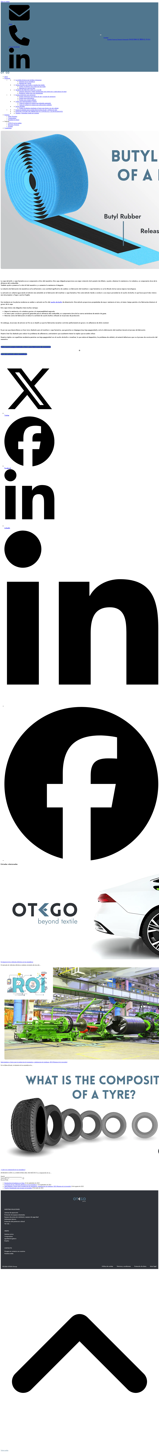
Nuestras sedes (8, 1253)
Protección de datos (140, 1266)
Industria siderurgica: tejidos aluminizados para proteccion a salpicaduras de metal (42, 91)
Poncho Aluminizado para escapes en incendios (18, 1188)
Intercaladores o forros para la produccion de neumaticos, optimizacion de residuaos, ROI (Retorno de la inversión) (34, 1062)
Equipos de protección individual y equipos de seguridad (21, 1217)
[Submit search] (23, 1178)
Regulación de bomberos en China (14, 1183)
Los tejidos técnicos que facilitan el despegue (28, 80)
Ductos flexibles (20, 106)
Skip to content (5, 1)
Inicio (6, 76)
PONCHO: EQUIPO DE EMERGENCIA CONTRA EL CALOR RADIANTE (39, 111)
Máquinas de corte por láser (27, 88)
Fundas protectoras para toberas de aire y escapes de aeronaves (37, 96)
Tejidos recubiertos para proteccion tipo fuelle (32, 86)
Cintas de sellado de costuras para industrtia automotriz (35, 103)
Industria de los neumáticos (27, 81)
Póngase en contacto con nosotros (14, 1251)
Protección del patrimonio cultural (14, 1221)
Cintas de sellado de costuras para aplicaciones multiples (35, 105)
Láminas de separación (11, 1213)
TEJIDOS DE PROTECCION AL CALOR (28, 90)
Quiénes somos (9, 1234)
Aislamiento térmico (10, 1219)
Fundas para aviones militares (27, 100)
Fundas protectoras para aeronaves (25, 95)
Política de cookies (107, 1266)
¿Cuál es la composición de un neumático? (13, 1169)
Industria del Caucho (25, 83)
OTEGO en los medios (15, 123)
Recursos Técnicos (13, 125)
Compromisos (12, 118)
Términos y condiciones (124, 1266)
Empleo (6, 1241)
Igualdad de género (13, 120)
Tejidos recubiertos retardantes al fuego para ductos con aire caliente (39, 108)
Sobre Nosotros (12, 116)
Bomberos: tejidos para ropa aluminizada (31, 93)
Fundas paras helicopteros (26, 98)
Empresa (6, 115)
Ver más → (7, 1224)
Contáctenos (8, 128)
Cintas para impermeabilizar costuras (26, 101)
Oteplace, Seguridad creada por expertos (27, 113)
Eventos (10, 126)
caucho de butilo (56, 302)
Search (3, 1178)
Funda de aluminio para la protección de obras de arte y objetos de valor (36, 110)
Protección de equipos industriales (14, 1215)
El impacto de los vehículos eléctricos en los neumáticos (17, 962)
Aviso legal (153, 1266)
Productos (7, 78)
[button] (81, 706)
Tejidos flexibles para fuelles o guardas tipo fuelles (30, 85)
